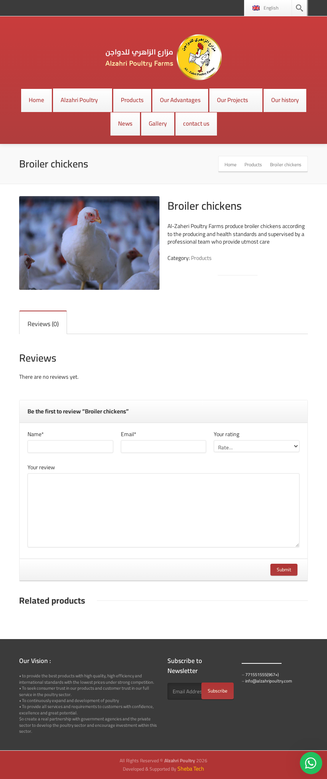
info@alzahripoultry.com (268, 681)
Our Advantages (180, 100)
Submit (284, 569)
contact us (196, 123)
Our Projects (232, 100)
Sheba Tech (190, 768)
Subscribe (217, 690)
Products (132, 100)
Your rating (226, 434)
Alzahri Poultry (79, 100)
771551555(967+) (262, 675)
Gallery (158, 123)
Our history (285, 100)
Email (128, 434)
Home (36, 100)
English (271, 7)
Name (36, 434)
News (125, 123)
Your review (41, 467)
